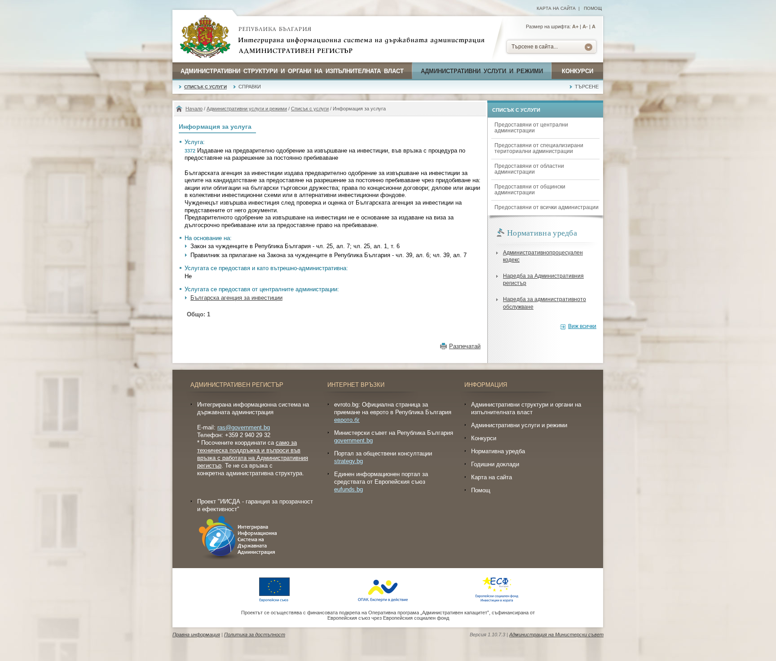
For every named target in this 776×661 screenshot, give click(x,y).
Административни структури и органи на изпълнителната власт (292, 71)
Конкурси (577, 71)
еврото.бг (347, 419)
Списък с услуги (205, 86)
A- (585, 26)
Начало (194, 108)
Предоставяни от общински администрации (529, 189)
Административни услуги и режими (482, 71)
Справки (249, 86)
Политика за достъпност (254, 634)
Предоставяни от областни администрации (529, 169)
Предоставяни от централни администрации (531, 127)
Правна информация (196, 634)
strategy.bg (348, 461)
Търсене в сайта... (534, 47)
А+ (575, 26)
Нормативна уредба (498, 451)
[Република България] (205, 37)
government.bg (353, 440)
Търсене (587, 86)
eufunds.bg (348, 489)
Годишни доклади (495, 464)
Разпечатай (465, 346)
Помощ (593, 8)
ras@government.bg (243, 427)
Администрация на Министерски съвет (556, 634)
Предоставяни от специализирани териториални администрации (538, 148)
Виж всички (582, 326)
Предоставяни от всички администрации (546, 207)
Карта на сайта (556, 8)
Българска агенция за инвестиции (236, 297)
